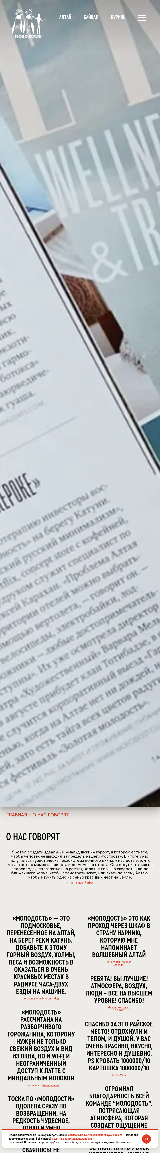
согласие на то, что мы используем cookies (95, 1135)
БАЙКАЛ (91, 17)
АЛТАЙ (65, 17)
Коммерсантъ (50, 1085)
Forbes (89, 882)
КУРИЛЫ (118, 17)
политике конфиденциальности (72, 1139)
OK (146, 1139)
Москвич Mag (50, 998)
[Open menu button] (142, 18)
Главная (16, 814)
